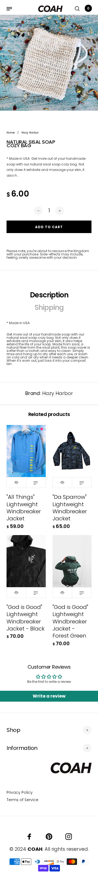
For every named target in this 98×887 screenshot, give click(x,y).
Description (49, 295)
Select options (35, 482)
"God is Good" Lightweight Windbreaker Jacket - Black (26, 617)
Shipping (49, 307)
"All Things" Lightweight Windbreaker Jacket (24, 507)
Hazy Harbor (57, 393)
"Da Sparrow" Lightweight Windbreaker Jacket (70, 507)
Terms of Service (22, 799)
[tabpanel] (49, 63)
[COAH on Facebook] (29, 836)
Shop (13, 730)
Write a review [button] (49, 696)
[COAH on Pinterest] (49, 836)
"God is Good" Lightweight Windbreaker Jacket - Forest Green (70, 621)
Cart (88, 8)
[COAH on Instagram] (68, 836)
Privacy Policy (20, 792)
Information (22, 748)
